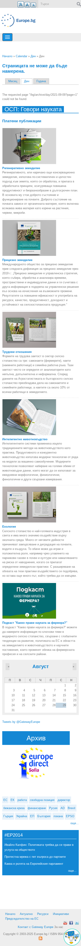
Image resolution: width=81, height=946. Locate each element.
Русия (53, 808)
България (43, 816)
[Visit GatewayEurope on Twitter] (77, 923)
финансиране (37, 808)
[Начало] (20, 20)
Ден (33, 56)
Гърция (8, 816)
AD (63, 808)
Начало (7, 56)
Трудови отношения (17, 352)
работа (22, 800)
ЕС (5, 800)
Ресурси (42, 914)
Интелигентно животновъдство (24, 439)
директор (64, 800)
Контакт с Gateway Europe (35, 927)
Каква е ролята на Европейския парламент (33, 863)
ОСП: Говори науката (33, 109)
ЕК (12, 800)
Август (40, 666)
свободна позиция (42, 800)
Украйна (21, 816)
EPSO (70, 816)
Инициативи (61, 914)
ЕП (32, 816)
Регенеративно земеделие (21, 168)
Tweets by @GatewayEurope (21, 722)
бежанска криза (14, 808)
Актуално (26, 914)
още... (74, 823)
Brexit (71, 808)
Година (41, 81)
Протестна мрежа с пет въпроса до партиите (35, 856)
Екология (9, 526)
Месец (12, 81)
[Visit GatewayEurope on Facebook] (71, 923)
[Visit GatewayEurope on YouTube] (65, 923)
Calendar (21, 56)
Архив (36, 738)
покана (58, 816)
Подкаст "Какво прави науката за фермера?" (34, 622)
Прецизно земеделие (17, 260)
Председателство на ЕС (21, 918)
